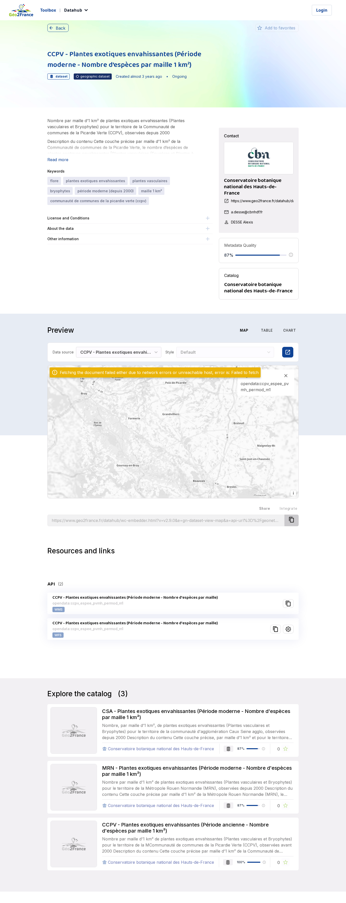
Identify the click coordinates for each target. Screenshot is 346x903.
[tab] (218, 330)
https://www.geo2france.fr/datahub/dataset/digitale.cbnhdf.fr (281, 201)
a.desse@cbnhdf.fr (247, 212)
